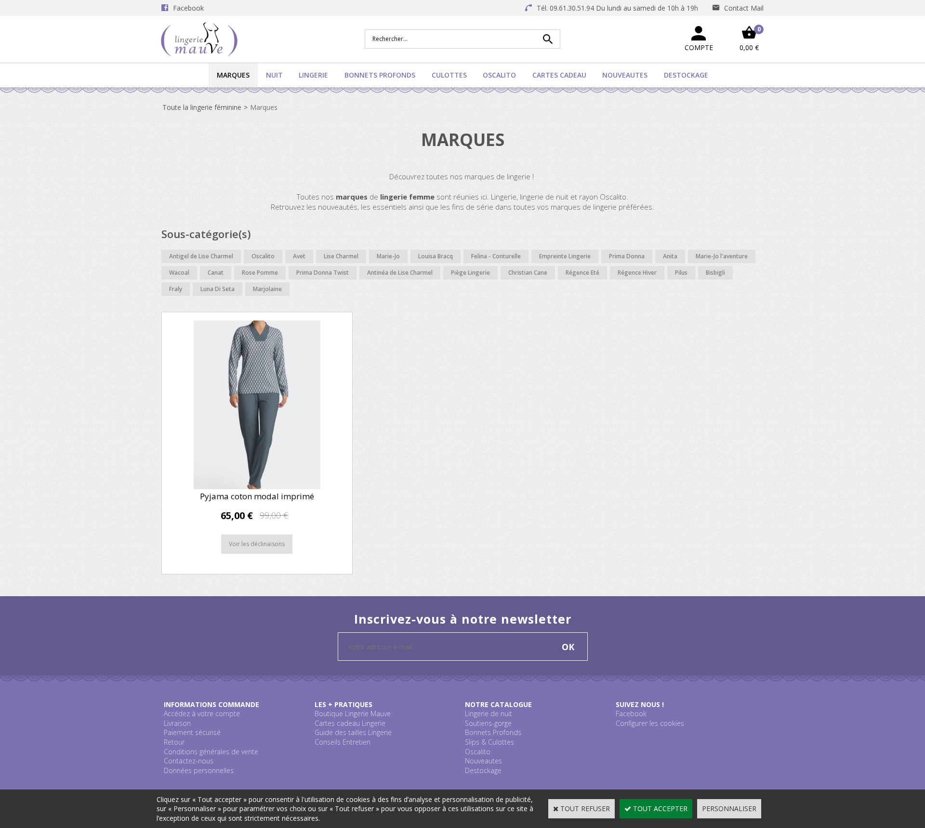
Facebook (631, 713)
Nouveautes (625, 75)
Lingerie (313, 75)
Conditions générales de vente (211, 751)
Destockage (686, 75)
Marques (233, 75)
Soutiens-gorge (488, 723)
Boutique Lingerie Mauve (353, 713)
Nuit (274, 75)
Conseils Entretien (342, 742)
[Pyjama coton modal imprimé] (257, 486)
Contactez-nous (188, 760)
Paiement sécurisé (192, 732)
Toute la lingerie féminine (201, 107)
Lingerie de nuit (488, 713)
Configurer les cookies (650, 723)
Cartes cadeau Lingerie (350, 723)
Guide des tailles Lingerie (353, 732)
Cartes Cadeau (559, 75)
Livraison (177, 723)
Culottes (449, 75)
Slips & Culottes (489, 742)
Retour (174, 742)
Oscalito (499, 75)
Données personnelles (199, 770)
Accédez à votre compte (202, 713)
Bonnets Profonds (379, 75)
